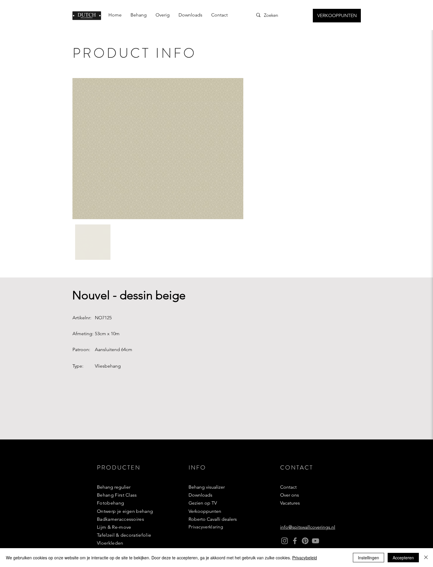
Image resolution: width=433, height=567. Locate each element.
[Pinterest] (305, 540)
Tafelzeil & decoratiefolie (124, 535)
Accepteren (403, 558)
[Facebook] (294, 540)
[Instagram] (284, 540)
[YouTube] (315, 540)
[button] (138, 15)
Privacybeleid (304, 558)
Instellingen (368, 558)
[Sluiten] (425, 557)
